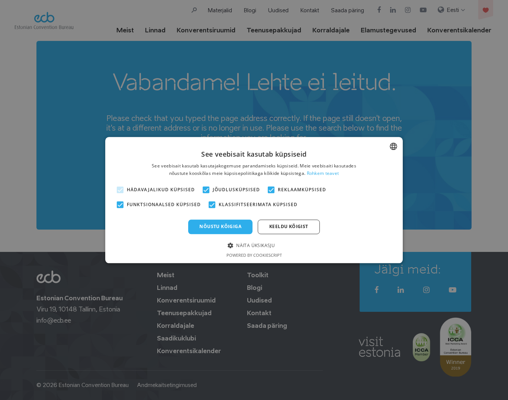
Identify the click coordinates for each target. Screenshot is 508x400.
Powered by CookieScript (254, 255)
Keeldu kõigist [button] (288, 227)
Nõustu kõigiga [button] (220, 227)
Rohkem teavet (323, 173)
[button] (254, 245)
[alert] (254, 200)
